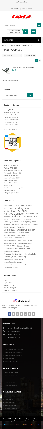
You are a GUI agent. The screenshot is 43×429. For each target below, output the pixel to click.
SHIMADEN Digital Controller (19, 230)
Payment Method (15, 305)
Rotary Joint (21, 227)
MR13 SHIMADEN (25, 224)
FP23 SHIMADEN (15, 219)
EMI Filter (6, 219)
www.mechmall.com (11, 376)
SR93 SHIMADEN (8, 238)
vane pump (22, 257)
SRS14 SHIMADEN (9, 246)
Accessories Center (10, 173)
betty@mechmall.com (11, 112)
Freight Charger (27, 305)
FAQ (5, 280)
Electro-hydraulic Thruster (30, 216)
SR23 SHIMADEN (23, 235)
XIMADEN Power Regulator (11, 267)
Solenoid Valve (24, 232)
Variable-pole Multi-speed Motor (13, 259)
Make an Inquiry (27, 8)
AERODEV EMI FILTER (10, 208)
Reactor (35, 224)
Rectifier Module (9, 227)
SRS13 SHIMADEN (10, 243)
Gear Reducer (8, 180)
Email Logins (12, 308)
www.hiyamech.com (11, 379)
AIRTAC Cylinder (14, 213)
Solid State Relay (9, 235)
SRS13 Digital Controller (25, 240)
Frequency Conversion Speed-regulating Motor (20, 222)
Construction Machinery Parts (14, 349)
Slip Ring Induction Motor (10, 232)
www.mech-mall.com (11, 372)
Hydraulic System (10, 175)
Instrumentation (10, 358)
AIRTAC (23, 211)
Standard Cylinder (23, 246)
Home (4, 45)
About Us (5, 305)
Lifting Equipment (9, 193)
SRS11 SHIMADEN (10, 240)
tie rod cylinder (30, 254)
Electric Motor (8, 183)
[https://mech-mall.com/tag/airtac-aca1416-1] (36, 60)
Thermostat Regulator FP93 (11, 251)
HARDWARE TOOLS (11, 170)
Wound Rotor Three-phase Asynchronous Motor (16, 264)
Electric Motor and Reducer (13, 355)
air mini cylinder (9, 211)
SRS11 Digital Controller (22, 238)
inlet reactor (15, 224)
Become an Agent (10, 288)
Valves (6, 185)
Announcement (9, 285)
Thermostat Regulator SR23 (13, 254)
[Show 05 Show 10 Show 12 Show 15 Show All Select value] (30, 55)
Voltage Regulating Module (13, 262)
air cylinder (23, 208)
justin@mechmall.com (11, 117)
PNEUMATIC (8, 165)
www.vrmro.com (10, 382)
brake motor (7, 216)
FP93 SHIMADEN (27, 219)
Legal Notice (8, 283)
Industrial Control (9, 178)
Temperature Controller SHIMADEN (17, 249)
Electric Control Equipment (13, 352)
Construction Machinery (12, 188)
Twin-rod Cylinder (10, 257)
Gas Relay (7, 224)
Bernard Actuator (32, 214)
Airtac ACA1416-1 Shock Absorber (23, 67)
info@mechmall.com (21, 2)
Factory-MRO (8, 168)
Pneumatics (8, 190)
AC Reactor (29, 205)
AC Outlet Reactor (19, 205)
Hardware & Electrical (11, 361)
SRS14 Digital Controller (25, 243)
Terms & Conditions (10, 290)
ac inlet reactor (8, 205)
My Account (14, 8)
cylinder (16, 216)
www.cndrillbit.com (11, 385)
